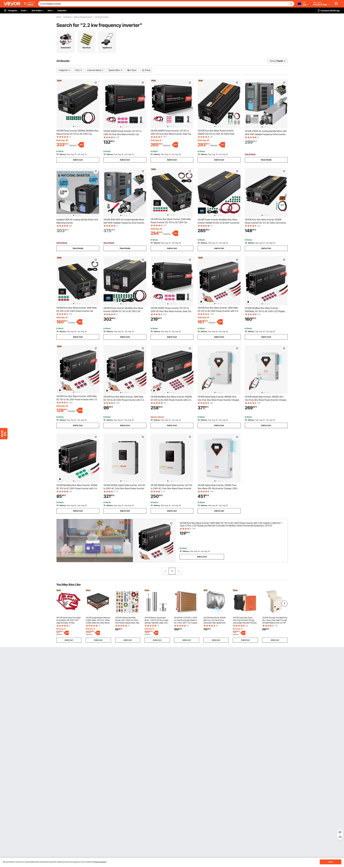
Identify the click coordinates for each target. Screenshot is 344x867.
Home (58, 17)
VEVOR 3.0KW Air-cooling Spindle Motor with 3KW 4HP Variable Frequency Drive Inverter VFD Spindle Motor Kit (266, 134)
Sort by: (273, 61)
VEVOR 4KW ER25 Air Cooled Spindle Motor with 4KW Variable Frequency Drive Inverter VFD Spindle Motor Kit (123, 222)
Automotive (67, 17)
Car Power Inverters (102, 17)
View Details (266, 160)
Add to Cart (78, 160)
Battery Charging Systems (83, 17)
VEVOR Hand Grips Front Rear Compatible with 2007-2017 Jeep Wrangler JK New (68, 620)
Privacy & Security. (100, 862)
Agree (330, 862)
